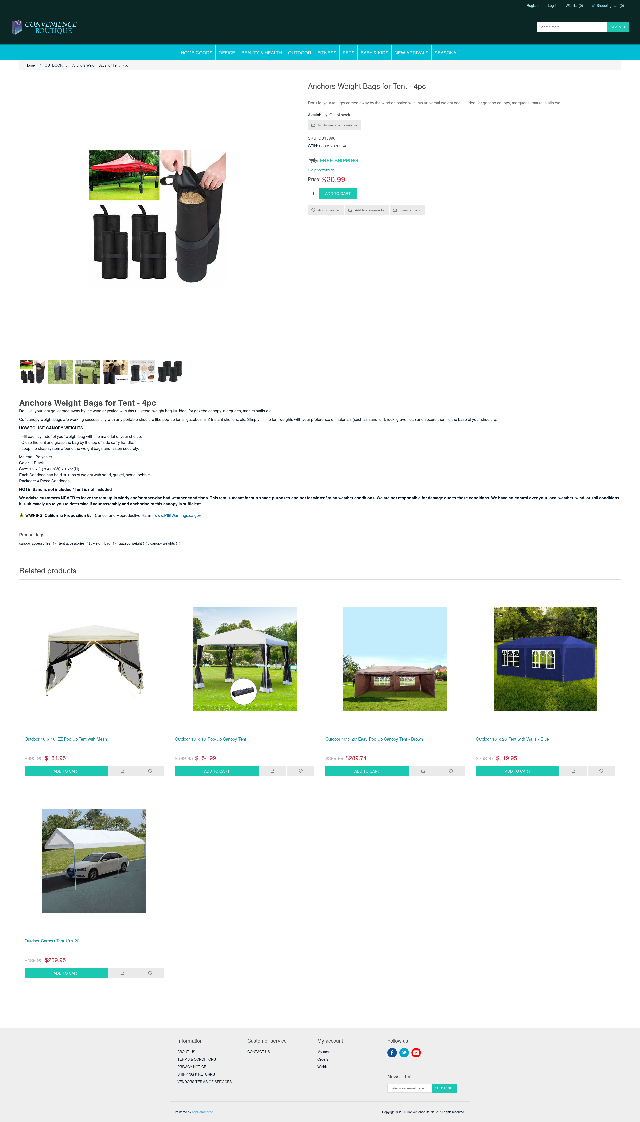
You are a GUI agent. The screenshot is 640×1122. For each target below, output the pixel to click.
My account (327, 1051)
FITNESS (327, 52)
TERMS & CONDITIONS (197, 1059)
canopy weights (162, 543)
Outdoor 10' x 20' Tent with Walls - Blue (512, 738)
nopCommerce (202, 1112)
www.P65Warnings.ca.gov (177, 515)
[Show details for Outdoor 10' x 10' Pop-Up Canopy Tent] (244, 659)
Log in (553, 5)
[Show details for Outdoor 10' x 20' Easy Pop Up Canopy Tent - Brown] (395, 659)
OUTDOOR (299, 52)
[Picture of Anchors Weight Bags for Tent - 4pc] (33, 372)
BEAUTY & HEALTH (262, 52)
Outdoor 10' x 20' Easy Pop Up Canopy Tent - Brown (374, 738)
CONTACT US (259, 1051)
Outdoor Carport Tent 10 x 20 (52, 940)
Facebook (392, 1052)
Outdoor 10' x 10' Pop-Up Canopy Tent (210, 738)
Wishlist (324, 1066)
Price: (314, 179)
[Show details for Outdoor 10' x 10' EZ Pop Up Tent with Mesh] (94, 659)
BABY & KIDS (374, 52)
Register (533, 5)
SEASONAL (447, 52)
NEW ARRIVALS (411, 52)
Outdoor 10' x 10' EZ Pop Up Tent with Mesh (66, 738)
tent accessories (72, 543)
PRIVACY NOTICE (192, 1066)
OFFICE (227, 52)
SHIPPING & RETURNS (196, 1074)
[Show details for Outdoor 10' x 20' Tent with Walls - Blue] (546, 659)
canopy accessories (34, 543)
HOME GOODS (196, 52)
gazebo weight (130, 543)
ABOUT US (186, 1051)
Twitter (404, 1052)
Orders (323, 1059)
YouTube (416, 1052)
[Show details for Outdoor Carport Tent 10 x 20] (94, 861)
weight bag (101, 543)
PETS (348, 52)
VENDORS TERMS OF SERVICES (205, 1081)
